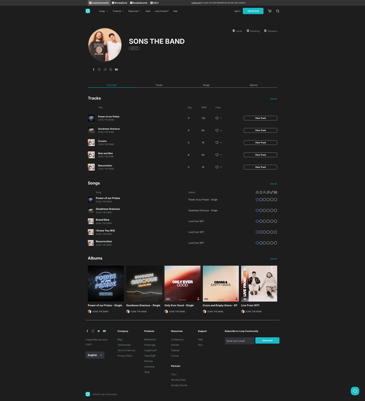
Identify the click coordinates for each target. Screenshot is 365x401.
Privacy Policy (124, 355)
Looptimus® (150, 350)
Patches (148, 361)
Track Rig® (150, 355)
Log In (89, 344)
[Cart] (269, 11)
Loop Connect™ (162, 11)
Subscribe (267, 340)
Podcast (175, 350)
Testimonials (124, 344)
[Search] (277, 11)
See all (273, 98)
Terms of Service (126, 350)
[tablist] (182, 85)
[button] (93, 69)
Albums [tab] (253, 85)
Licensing (149, 366)
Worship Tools (178, 379)
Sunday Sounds (179, 385)
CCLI (173, 374)
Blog (119, 339)
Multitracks (150, 339)
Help (175, 11)
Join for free (253, 11)
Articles (175, 344)
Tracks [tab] (158, 85)
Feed (148, 11)
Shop (147, 372)
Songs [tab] (206, 85)
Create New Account (96, 339)
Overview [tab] (112, 85)
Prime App (149, 344)
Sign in (237, 11)
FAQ (200, 344)
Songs (102, 11)
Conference (177, 339)
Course (175, 355)
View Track (260, 118)
